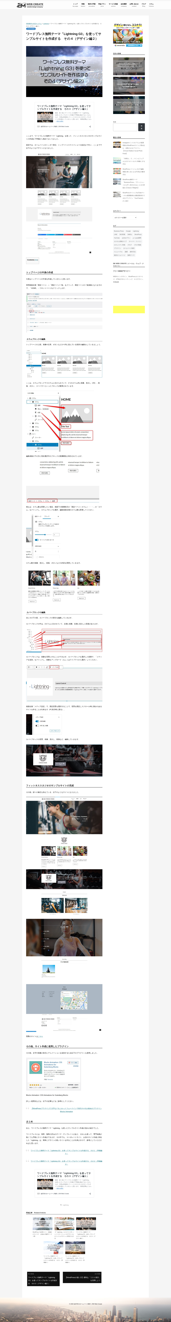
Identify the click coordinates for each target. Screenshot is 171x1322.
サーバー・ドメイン (135, 241)
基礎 (126, 251)
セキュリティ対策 (119, 245)
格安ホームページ (119, 255)
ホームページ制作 (128, 248)
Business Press (119, 231)
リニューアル (118, 251)
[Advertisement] (129, 300)
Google (128, 231)
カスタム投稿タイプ (120, 241)
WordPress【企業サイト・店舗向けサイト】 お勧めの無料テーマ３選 (42, 1234)
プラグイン (117, 248)
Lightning (31, 29)
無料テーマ (131, 255)
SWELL (130, 234)
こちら (40, 1036)
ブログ (130, 245)
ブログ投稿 (137, 245)
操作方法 (132, 251)
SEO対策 (122, 234)
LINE (115, 234)
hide (36, 260)
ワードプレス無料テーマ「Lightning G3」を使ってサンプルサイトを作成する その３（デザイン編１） (42, 1280)
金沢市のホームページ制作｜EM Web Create (88, 1304)
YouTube (117, 238)
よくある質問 (137, 238)
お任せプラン (126, 238)
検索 (114, 122)
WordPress (138, 234)
